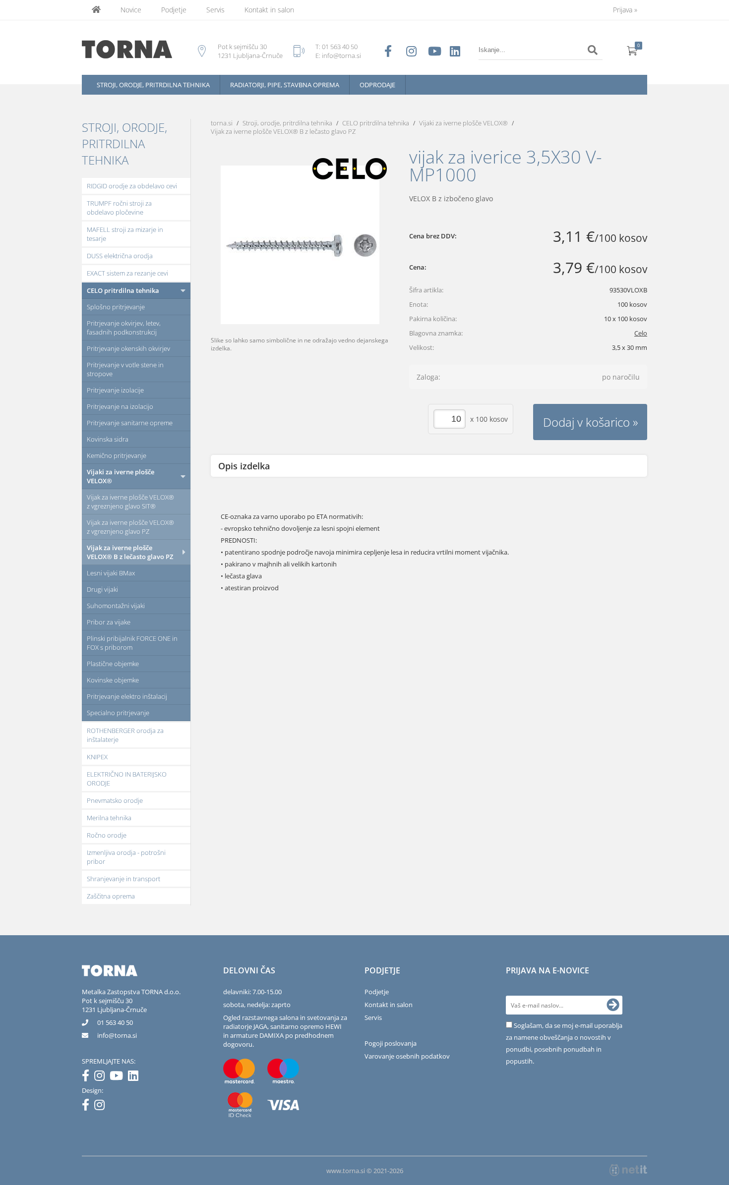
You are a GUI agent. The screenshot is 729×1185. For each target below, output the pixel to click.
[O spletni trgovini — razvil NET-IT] (628, 1170)
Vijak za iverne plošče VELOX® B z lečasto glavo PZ (130, 552)
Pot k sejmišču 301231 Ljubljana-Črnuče (114, 1005)
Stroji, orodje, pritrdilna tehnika (153, 84)
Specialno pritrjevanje (118, 712)
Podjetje (173, 9)
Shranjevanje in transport (123, 878)
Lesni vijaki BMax (111, 572)
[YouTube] (119, 1077)
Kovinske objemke (113, 680)
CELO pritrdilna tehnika (123, 290)
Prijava (625, 9)
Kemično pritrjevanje (116, 455)
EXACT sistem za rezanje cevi (127, 273)
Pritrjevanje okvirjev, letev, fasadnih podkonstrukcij (124, 328)
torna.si (222, 122)
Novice (131, 9)
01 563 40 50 (340, 46)
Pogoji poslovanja (390, 1043)
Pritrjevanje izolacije (115, 390)
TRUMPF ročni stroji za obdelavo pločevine (119, 208)
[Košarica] (632, 50)
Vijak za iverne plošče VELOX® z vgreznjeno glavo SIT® (130, 501)
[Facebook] (88, 1077)
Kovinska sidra (107, 439)
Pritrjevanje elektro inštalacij (127, 696)
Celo (640, 333)
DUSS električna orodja (120, 255)
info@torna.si (341, 55)
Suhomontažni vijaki (116, 605)
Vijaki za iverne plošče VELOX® (120, 476)
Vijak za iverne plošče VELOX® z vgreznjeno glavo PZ (130, 527)
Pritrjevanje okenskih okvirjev (128, 348)
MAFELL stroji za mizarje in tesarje (125, 234)
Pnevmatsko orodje (115, 800)
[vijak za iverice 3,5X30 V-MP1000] (300, 245)
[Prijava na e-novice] (613, 1005)
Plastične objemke (113, 663)
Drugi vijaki (102, 589)
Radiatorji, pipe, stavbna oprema (284, 84)
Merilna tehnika (109, 817)
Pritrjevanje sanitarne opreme (130, 422)
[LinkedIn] (135, 1077)
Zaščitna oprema (111, 896)
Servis (215, 9)
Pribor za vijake (108, 622)
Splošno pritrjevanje (116, 306)
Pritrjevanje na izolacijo (120, 406)
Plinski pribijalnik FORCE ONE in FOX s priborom (132, 643)
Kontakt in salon (269, 9)
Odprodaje (377, 84)
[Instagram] (102, 1077)
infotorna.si (117, 1035)
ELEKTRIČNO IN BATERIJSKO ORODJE (127, 779)
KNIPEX (97, 756)
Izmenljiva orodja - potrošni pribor (126, 857)
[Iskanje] (593, 50)
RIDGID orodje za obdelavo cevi (132, 185)
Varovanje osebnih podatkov (407, 1056)
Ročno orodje (106, 835)
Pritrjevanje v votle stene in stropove (125, 369)
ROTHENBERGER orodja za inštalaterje (125, 735)
